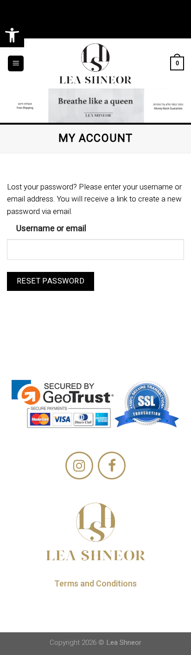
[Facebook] (112, 465)
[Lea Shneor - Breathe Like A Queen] (95, 63)
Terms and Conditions (95, 583)
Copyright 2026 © (95, 642)
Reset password (51, 281)
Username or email (51, 228)
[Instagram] (79, 465)
